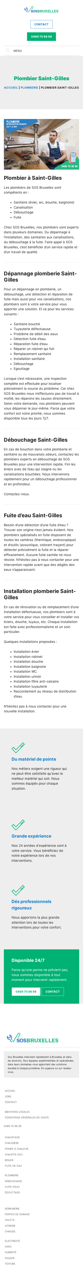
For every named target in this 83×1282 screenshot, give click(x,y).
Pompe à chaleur (16, 1148)
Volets (9, 1220)
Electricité (12, 1241)
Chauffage (12, 1137)
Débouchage (13, 1181)
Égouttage (12, 1192)
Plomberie (12, 1175)
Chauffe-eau (14, 1154)
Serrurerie (12, 1208)
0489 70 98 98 (41, 36)
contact (41, 24)
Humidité (10, 1252)
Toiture (10, 1263)
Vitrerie (10, 1225)
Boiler (9, 1160)
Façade (10, 1258)
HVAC (8, 1246)
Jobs (8, 1096)
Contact (11, 1102)
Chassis (10, 1231)
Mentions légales (17, 1111)
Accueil (10, 1090)
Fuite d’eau (12, 1186)
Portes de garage (17, 1214)
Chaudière (12, 1143)
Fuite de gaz (13, 1165)
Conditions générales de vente (27, 1117)
